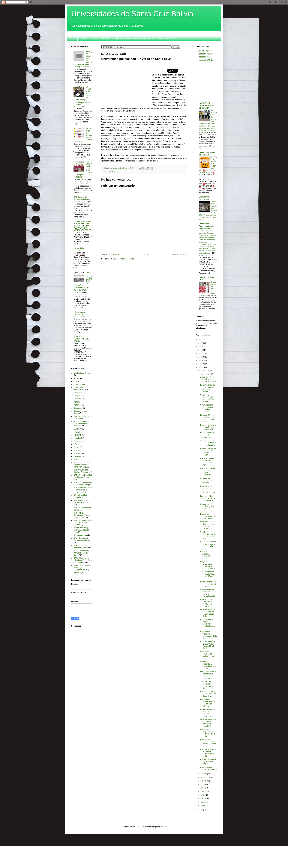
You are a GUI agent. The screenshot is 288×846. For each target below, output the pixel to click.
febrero (204, 802)
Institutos (77, 438)
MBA (75, 444)
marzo (203, 798)
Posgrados (78, 456)
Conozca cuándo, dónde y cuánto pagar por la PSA (208, 379)
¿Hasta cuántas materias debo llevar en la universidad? (82, 314)
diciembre (205, 370)
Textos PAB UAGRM (167, 38)
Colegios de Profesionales (79, 388)
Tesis (76, 459)
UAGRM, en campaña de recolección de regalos (207, 398)
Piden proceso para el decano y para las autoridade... (208, 584)
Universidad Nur (80, 535)
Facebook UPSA (205, 57)
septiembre (205, 777)
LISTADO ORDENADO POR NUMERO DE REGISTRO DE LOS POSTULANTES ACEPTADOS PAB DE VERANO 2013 (83, 226)
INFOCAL (77, 435)
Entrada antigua (179, 254)
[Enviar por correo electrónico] (139, 168)
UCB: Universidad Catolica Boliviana (81, 471)
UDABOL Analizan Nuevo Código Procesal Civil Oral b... (207, 645)
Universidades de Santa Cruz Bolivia (132, 13)
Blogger (164, 827)
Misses (76, 447)
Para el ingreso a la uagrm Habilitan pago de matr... (208, 427)
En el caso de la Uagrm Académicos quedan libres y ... (207, 624)
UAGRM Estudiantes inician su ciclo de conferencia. (207, 565)
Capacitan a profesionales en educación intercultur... (208, 507)
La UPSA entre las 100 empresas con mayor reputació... (207, 388)
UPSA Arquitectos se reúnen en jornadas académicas (207, 408)
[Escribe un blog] (142, 168)
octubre (204, 774)
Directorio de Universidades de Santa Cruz (133, 38)
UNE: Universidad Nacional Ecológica (81, 501)
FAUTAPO (78, 429)
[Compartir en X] (145, 168)
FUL (75, 432)
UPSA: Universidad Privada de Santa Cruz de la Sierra (83, 560)
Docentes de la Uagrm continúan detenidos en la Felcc (208, 732)
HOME (72, 38)
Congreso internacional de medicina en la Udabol (208, 535)
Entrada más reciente (110, 254)
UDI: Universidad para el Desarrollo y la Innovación (83, 490)
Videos (76, 573)
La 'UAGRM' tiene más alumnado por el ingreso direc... (207, 418)
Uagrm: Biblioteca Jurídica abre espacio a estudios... (207, 713)
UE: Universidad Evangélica (80, 496)
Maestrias (77, 441)
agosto (204, 781)
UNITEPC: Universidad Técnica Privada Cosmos (83, 522)
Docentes (77, 405)
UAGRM (105, 38)
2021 (200, 339)
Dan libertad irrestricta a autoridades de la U (208, 635)
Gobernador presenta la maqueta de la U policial (208, 665)
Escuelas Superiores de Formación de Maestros (82, 424)
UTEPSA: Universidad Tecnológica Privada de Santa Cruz (83, 567)
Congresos (78, 396)
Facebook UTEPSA (206, 54)
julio (202, 784)
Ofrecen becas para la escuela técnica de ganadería (208, 722)
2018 (200, 350)
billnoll (139, 827)
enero (203, 805)
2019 (200, 346)
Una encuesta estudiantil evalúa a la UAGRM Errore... (208, 489)
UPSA (94, 38)
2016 (200, 357)
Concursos (78, 393)
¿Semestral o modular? (79, 249)
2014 (200, 364)
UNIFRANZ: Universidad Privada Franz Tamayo (82, 515)
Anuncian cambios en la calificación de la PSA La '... (208, 443)
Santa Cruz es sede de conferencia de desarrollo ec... (208, 545)
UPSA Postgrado (205, 51)
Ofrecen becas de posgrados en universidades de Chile (208, 613)
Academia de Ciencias (83, 373)
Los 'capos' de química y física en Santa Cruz (207, 498)
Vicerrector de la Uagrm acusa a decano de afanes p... (207, 525)
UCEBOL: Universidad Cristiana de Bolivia (83, 476)
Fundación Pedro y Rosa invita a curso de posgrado (208, 675)
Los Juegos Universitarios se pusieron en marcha (208, 702)
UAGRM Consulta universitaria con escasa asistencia (208, 471)
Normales (77, 450)
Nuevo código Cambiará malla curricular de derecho (208, 603)
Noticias (113, 172)
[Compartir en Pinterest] (151, 168)
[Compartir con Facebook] (148, 168)
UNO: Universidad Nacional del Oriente (82, 539)
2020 (200, 343)
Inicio (146, 254)
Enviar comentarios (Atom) (123, 259)
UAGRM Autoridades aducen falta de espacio (207, 555)
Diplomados (78, 402)
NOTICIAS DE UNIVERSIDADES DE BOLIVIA (206, 105)
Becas (76, 378)
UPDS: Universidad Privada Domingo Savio (81, 553)
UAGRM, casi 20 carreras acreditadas (82, 198)
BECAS (83, 38)
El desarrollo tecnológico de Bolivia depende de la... (208, 742)
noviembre (205, 374)
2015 (200, 360)
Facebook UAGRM (205, 60)
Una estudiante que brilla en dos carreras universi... (208, 451)
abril (203, 795)
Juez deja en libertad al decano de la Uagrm (206, 685)
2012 (200, 810)
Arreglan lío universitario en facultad (207, 480)
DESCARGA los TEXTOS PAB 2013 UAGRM (81, 339)
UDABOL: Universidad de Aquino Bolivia (83, 483)
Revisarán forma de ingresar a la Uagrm (208, 761)
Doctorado (78, 408)
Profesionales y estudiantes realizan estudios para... (208, 655)
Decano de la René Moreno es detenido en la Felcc (208, 752)
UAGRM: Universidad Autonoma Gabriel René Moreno (82, 464)
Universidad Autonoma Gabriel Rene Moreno (206, 226)
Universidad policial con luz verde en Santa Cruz (208, 694)
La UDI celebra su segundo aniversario (207, 435)
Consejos (77, 399)
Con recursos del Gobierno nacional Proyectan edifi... (208, 593)
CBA (75, 381)
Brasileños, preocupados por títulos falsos (208, 516)
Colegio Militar (79, 384)
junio (203, 788)
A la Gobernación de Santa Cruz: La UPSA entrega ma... (208, 575)
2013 (200, 367)
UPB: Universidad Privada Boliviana (81, 546)
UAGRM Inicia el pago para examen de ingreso (207, 461)
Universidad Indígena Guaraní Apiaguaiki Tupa (82, 530)
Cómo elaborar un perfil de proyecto (208, 768)
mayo (203, 791)
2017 (200, 353)
